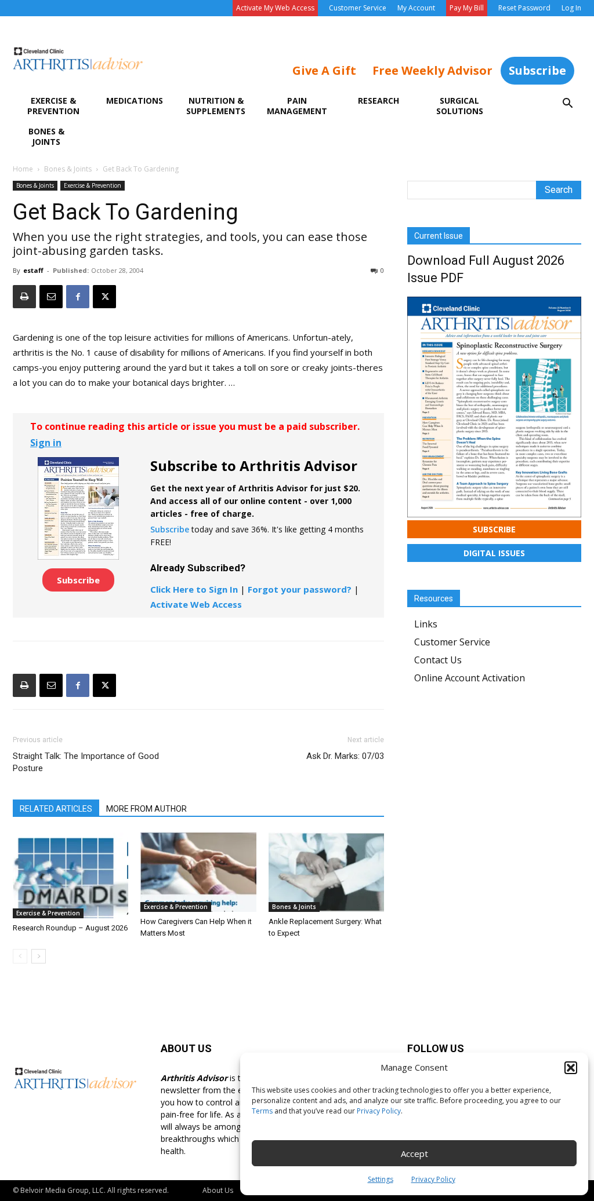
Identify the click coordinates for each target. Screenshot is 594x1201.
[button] (571, 1068)
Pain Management (297, 105)
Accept (414, 1153)
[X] (104, 296)
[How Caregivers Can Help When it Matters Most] (198, 872)
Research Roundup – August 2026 (70, 927)
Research (378, 100)
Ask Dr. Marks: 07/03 (345, 756)
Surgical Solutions (459, 105)
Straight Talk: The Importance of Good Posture (86, 762)
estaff (33, 270)
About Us (217, 1190)
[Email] (51, 296)
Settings (380, 1179)
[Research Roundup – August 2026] (70, 875)
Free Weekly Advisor (432, 70)
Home (23, 169)
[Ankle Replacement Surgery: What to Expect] (326, 872)
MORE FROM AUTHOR (146, 808)
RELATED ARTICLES (56, 808)
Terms (262, 1111)
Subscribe (537, 70)
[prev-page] (20, 956)
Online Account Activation (469, 677)
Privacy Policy (379, 1111)
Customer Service (357, 8)
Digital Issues (494, 552)
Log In (571, 8)
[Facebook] (77, 296)
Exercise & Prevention (53, 105)
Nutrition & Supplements (215, 105)
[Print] (24, 296)
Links (425, 624)
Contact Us (438, 660)
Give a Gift (324, 70)
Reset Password (524, 8)
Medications (134, 100)
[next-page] (38, 956)
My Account (416, 8)
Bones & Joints (46, 136)
